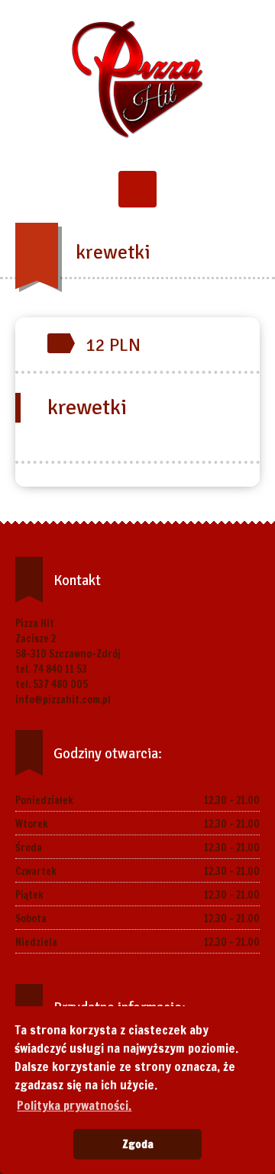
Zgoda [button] (138, 1144)
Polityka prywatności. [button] (74, 1105)
